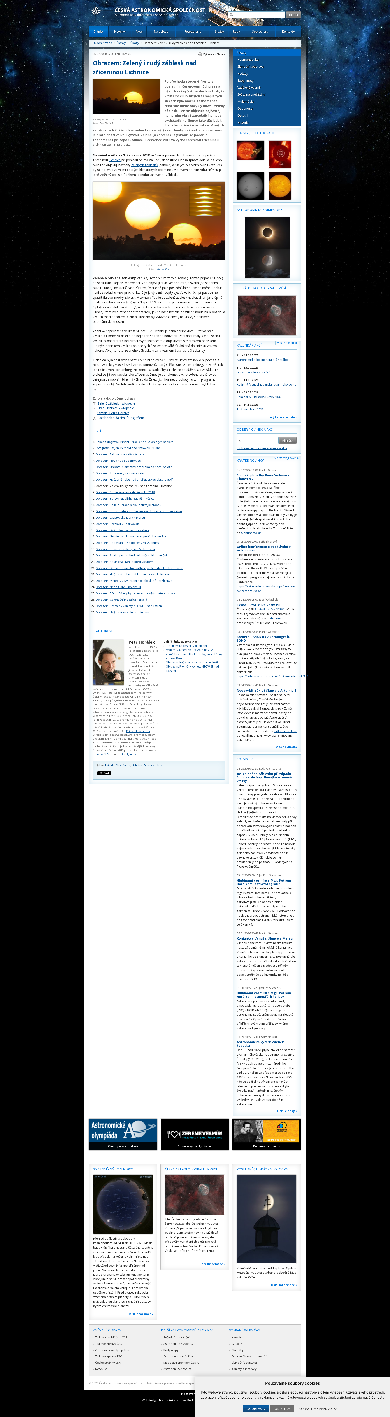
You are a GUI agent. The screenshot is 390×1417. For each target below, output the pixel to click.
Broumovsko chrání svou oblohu (187, 646)
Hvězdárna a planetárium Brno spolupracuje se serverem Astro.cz (191, 1383)
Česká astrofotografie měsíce (263, 288)
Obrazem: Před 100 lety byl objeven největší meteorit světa (136, 593)
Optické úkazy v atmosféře (250, 1356)
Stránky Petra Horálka (113, 413)
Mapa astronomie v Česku (181, 1363)
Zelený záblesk (152, 765)
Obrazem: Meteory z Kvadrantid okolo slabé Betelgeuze (134, 581)
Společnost (260, 31)
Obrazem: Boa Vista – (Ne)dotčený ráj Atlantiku (127, 543)
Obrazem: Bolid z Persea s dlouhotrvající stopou (128, 505)
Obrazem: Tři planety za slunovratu (120, 473)
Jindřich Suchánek (270, 875)
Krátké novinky (250, 460)
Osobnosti (245, 108)
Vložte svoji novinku (286, 458)
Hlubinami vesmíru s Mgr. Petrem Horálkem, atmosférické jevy (264, 995)
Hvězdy (242, 73)
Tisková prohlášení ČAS (111, 1337)
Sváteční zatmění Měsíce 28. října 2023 (190, 650)
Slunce (126, 765)
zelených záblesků (144, 165)
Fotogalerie (192, 31)
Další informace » (141, 1314)
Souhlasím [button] (256, 1408)
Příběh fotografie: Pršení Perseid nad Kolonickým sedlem (134, 442)
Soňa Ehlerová (268, 542)
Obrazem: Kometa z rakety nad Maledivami (125, 549)
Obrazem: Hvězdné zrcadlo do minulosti (123, 612)
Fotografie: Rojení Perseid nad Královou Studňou (129, 448)
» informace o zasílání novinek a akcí (262, 448)
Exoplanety (245, 80)
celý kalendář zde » (282, 417)
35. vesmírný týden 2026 (113, 1169)
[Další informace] (123, 1204)
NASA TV (101, 1369)
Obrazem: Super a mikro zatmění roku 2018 (125, 492)
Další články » (287, 1111)
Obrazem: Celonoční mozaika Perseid (121, 600)
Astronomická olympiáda (112, 1350)
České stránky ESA (108, 1363)
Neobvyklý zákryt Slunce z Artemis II (266, 690)
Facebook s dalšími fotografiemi (121, 418)
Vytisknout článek (214, 54)
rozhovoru (274, 618)
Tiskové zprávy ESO (108, 1356)
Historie (243, 122)
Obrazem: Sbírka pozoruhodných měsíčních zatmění (131, 555)
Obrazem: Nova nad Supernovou (118, 460)
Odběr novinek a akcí (255, 429)
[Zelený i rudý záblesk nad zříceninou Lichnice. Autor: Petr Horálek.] (159, 259)
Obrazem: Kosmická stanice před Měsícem (124, 562)
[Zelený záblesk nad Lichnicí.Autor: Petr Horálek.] (126, 114)
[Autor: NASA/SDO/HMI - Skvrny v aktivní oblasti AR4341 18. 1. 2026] (250, 186)
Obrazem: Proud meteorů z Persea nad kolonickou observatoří (139, 511)
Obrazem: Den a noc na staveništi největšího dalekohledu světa (139, 568)
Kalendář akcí (249, 345)
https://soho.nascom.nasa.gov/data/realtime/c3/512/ (273, 676)
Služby (219, 31)
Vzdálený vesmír (249, 87)
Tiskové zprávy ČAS (108, 1344)
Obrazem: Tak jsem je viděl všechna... (121, 454)
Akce (139, 31)
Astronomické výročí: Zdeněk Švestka (260, 1044)
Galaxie (237, 1344)
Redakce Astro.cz (270, 768)
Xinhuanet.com (251, 533)
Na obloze (161, 31)
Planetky (238, 1350)
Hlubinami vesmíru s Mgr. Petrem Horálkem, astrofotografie (264, 882)
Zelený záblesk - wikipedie (116, 403)
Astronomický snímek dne (259, 209)
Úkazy (134, 43)
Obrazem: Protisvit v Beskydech (117, 524)
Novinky (120, 31)
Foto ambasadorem (138, 731)
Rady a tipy (171, 1350)
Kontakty (288, 31)
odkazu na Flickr (285, 731)
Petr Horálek (123, 54)
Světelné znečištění (251, 94)
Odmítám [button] (282, 1408)
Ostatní (242, 115)
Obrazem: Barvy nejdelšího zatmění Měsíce (125, 498)
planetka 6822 (101, 754)
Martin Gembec (269, 470)
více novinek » (286, 747)
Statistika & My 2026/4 (270, 609)
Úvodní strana (102, 43)
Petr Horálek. (107, 123)
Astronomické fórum (177, 1369)
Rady (236, 31)
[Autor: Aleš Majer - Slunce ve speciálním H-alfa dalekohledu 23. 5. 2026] (282, 186)
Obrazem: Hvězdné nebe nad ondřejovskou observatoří (134, 479)
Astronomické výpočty (178, 1344)
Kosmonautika (248, 59)
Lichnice (115, 160)
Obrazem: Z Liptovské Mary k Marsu (120, 517)
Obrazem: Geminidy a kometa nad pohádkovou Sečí (131, 536)
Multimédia (245, 101)
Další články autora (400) (180, 642)
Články (98, 31)
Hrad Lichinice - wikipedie (116, 408)
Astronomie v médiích (178, 1356)
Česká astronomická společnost (121, 1383)
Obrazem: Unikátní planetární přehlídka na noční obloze (134, 467)
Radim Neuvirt (268, 1037)
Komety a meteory (244, 1369)
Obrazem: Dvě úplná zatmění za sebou (122, 530)
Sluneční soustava (250, 66)
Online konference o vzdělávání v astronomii (264, 548)
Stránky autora (129, 754)
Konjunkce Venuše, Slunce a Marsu (265, 938)
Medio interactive (172, 1400)
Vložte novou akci (288, 343)
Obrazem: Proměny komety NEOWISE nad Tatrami (129, 606)
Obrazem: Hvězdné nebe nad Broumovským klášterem (133, 574)
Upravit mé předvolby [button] (318, 1408)
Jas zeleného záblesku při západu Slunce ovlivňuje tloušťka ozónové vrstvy (264, 777)
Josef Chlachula (269, 600)
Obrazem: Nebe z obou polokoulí (118, 587)
